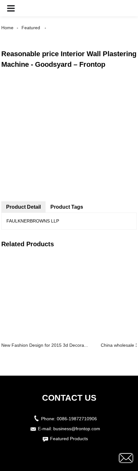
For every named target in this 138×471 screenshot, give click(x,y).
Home (7, 27)
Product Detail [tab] (23, 207)
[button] (11, 8)
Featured (31, 27)
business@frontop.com (76, 428)
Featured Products (69, 438)
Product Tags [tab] (66, 207)
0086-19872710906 (77, 418)
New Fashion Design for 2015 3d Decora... (44, 345)
